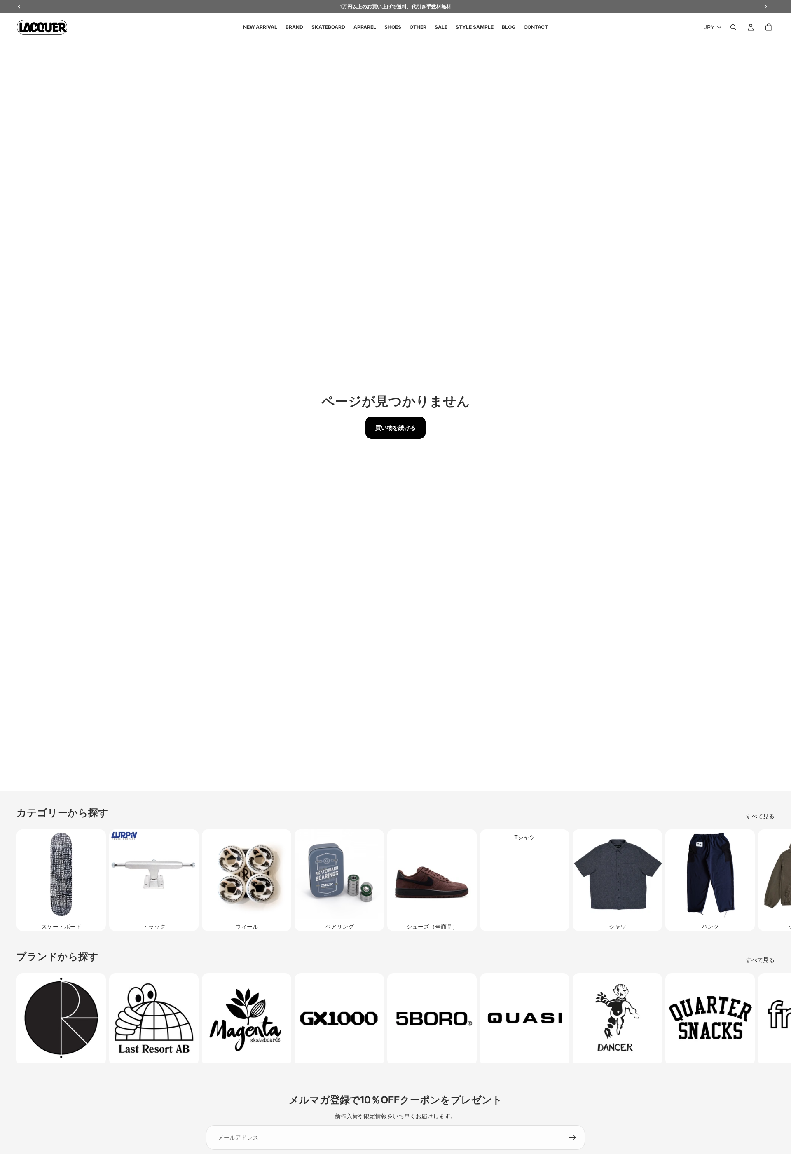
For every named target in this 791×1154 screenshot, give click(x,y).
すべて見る (760, 815)
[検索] (733, 27)
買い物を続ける (395, 427)
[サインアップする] (572, 1137)
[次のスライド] (765, 880)
